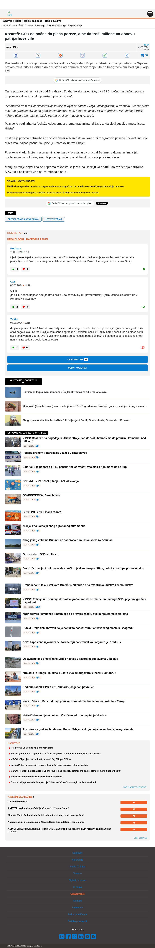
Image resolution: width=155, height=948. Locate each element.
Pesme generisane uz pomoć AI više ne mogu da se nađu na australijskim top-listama (56, 753)
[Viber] (82, 55)
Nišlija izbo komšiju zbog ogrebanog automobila (54, 526)
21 (39, 678)
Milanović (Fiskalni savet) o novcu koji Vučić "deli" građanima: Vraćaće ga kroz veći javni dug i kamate (84, 406)
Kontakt (77, 900)
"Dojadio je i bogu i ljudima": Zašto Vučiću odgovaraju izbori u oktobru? (69, 672)
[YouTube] (87, 936)
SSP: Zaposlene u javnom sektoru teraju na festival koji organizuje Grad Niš (72, 642)
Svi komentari (77, 359)
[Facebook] (16, 55)
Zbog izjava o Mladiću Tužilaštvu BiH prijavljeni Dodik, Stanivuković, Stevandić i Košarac (76, 420)
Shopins (77, 873)
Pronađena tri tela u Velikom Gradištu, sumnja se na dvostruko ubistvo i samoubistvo (78, 585)
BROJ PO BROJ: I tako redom (42, 512)
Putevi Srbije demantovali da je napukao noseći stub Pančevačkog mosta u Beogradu (78, 628)
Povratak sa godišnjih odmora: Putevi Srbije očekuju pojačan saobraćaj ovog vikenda (78, 729)
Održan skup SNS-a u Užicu (40, 554)
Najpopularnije (75, 25)
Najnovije (7, 21)
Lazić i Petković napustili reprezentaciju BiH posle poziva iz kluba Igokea (49, 765)
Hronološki (15, 239)
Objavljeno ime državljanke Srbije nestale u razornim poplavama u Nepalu (70, 658)
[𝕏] (38, 55)
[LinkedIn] (81, 936)
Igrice (18, 21)
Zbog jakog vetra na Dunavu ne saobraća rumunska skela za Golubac (67, 540)
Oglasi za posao (33, 21)
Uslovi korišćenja (77, 914)
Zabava (29, 25)
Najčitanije (40, 25)
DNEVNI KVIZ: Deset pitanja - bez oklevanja (51, 481)
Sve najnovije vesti (135, 787)
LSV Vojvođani (54, 219)
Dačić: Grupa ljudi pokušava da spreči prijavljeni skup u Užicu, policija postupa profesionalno (83, 568)
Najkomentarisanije (56, 25)
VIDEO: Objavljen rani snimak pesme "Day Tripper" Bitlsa (41, 759)
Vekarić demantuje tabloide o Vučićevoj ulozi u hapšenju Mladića (64, 715)
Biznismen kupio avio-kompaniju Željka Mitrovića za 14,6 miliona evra (65, 392)
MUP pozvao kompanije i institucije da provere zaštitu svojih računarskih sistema (75, 613)
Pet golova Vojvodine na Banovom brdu (32, 747)
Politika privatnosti (77, 921)
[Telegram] (127, 55)
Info (15, 25)
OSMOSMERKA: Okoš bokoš (41, 495)
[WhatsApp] (105, 55)
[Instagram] (62, 936)
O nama (77, 887)
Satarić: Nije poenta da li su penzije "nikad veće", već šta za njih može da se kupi (75, 466)
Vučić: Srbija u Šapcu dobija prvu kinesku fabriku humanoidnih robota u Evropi (74, 701)
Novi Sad (6, 25)
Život (21, 25)
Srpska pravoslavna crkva (23, 219)
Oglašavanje (77, 894)
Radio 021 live (53, 21)
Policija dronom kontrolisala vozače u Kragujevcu (55, 452)
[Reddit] (60, 55)
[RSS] (93, 936)
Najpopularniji (37, 239)
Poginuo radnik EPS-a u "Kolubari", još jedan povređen (58, 687)
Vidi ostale (140, 838)
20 (39, 607)
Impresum (77, 907)
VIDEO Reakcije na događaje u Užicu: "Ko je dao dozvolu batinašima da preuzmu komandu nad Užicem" (66, 770)
